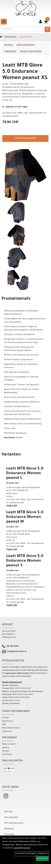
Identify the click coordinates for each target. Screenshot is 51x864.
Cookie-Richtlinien (21, 848)
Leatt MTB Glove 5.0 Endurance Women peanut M (24, 517)
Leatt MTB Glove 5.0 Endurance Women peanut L (24, 473)
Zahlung (5, 748)
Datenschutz (7, 721)
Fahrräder (8, 812)
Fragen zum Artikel (31, 52)
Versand (5, 751)
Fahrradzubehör (11, 817)
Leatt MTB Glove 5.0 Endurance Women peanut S (24, 561)
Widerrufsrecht (9, 744)
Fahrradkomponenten (14, 823)
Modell (8, 45)
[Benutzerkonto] (40, 22)
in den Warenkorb (25, 138)
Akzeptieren (42, 858)
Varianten (10, 52)
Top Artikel (7, 754)
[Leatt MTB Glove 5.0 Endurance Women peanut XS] (25, 175)
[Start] (1, 37)
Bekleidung (11, 37)
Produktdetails (26, 45)
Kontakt (5, 718)
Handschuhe (26, 37)
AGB (4, 725)
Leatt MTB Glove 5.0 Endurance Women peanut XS (24, 72)
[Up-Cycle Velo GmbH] (26, 8)
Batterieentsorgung (11, 728)
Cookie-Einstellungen (26, 854)
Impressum (7, 731)
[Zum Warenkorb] (45, 23)
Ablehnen (43, 854)
